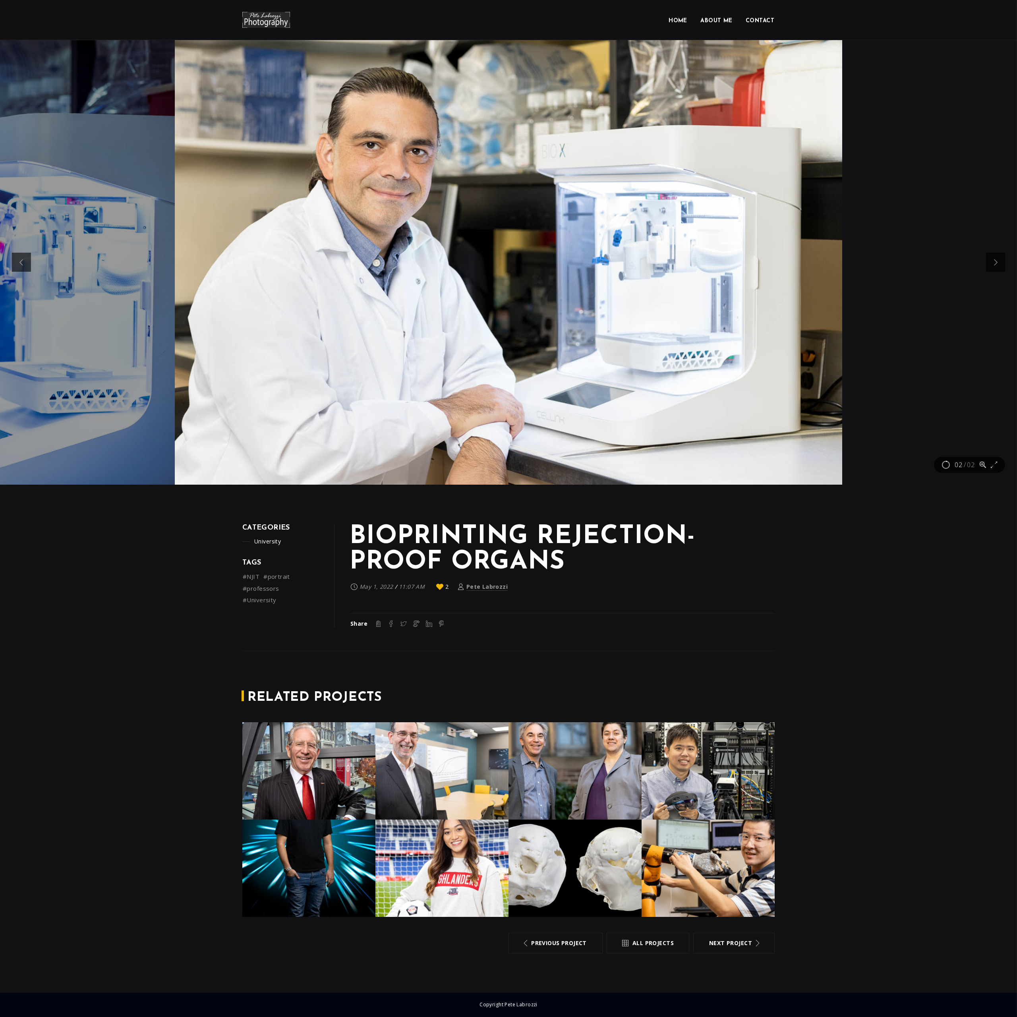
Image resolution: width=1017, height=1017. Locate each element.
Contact (760, 21)
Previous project (559, 943)
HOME (678, 21)
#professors (261, 588)
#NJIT (251, 576)
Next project (730, 943)
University (267, 541)
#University (259, 600)
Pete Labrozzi (487, 586)
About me (716, 21)
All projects (653, 943)
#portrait (276, 576)
